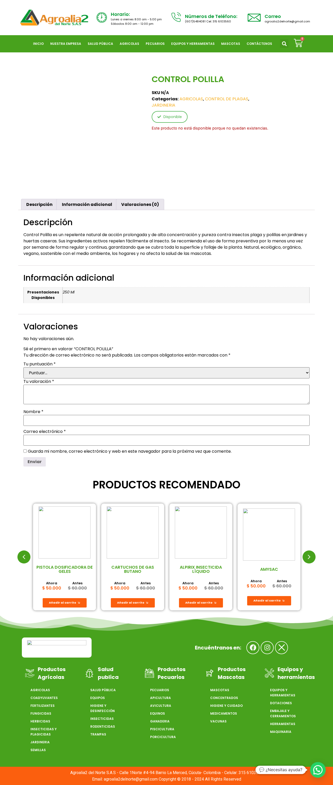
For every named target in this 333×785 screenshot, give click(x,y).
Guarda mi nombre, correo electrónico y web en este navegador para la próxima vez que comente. (130, 451)
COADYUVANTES (44, 698)
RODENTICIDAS (102, 726)
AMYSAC (269, 569)
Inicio (38, 43)
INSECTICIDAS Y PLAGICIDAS (43, 732)
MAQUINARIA (280, 731)
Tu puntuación (39, 364)
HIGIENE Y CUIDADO (226, 705)
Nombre (33, 412)
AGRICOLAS (129, 43)
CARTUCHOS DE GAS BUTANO (132, 569)
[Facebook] (252, 647)
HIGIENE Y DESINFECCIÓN (102, 708)
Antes (77, 583)
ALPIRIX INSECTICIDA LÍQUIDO (201, 569)
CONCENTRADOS (224, 698)
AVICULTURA (160, 705)
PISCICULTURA (162, 729)
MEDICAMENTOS (223, 713)
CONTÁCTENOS (259, 43)
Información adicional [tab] (87, 204)
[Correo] (254, 17)
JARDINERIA (163, 105)
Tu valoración (38, 381)
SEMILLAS (38, 750)
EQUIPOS (97, 698)
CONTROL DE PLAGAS (226, 99)
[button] (284, 43)
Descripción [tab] (39, 204)
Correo (273, 16)
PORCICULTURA (163, 737)
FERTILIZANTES (42, 705)
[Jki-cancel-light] (281, 647)
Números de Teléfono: (211, 16)
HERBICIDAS (40, 721)
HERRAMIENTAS (282, 724)
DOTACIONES (281, 703)
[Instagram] (267, 647)
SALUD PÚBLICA (100, 43)
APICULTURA (160, 698)
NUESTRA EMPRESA (65, 43)
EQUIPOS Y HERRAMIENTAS (193, 43)
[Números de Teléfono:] (176, 17)
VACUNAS (218, 721)
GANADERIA (160, 721)
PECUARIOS (155, 43)
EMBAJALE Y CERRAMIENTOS (283, 713)
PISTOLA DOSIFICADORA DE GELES (64, 569)
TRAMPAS (98, 734)
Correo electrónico (44, 432)
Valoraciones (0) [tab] (140, 204)
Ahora (51, 583)
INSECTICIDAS (102, 718)
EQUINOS (157, 713)
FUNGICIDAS (40, 713)
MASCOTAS (230, 43)
